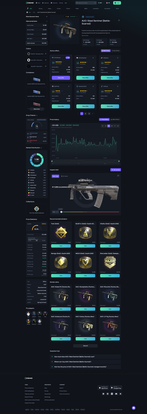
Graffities (57, 409)
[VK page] (112, 393)
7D (102, 126)
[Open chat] (134, 408)
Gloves (63, 409)
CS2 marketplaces (29, 391)
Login (118, 3)
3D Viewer (65, 176)
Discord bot (48, 394)
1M (105, 126)
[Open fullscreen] (118, 176)
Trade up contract (29, 394)
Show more (37, 109)
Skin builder (117, 169)
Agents (27, 409)
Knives (42, 409)
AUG (45, 284)
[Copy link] (93, 57)
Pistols (77, 409)
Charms (37, 409)
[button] (41, 8)
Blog (46, 388)
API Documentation (50, 400)
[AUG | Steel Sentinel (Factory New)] (36, 25)
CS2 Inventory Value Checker (32, 400)
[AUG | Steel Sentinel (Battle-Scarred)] (36, 43)
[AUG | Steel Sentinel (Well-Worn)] (36, 38)
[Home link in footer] (73, 378)
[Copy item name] (119, 20)
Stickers (83, 409)
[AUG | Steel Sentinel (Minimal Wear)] (36, 30)
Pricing (46, 391)
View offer (61, 78)
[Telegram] (107, 393)
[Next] (92, 113)
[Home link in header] (30, 3)
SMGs (51, 409)
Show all (85, 345)
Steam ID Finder (29, 397)
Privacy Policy (63, 391)
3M (108, 126)
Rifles (44, 281)
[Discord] (116, 393)
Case (32, 409)
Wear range (55, 176)
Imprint (61, 388)
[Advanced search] (95, 2)
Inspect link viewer (29, 403)
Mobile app (47, 397)
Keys (73, 409)
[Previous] (78, 113)
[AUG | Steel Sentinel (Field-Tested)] (36, 34)
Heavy (68, 409)
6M (112, 126)
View (61, 246)
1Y (114, 126)
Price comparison (29, 388)
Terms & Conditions (65, 394)
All (118, 126)
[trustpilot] (120, 393)
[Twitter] (103, 393)
